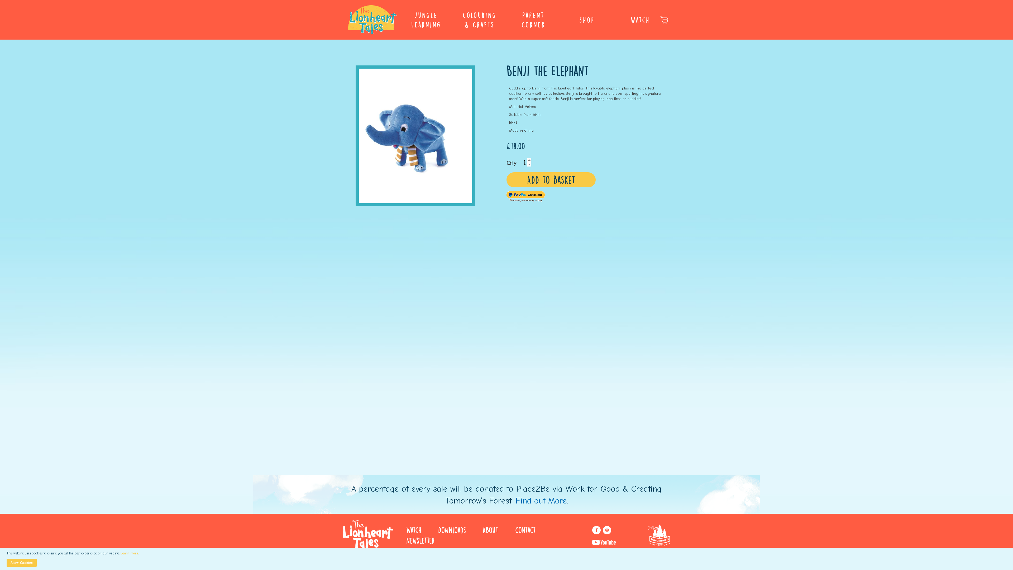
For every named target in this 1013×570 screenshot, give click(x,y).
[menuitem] (426, 19)
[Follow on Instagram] (607, 530)
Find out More (541, 501)
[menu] (506, 20)
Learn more (129, 553)
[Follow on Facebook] (596, 530)
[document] (507, 559)
